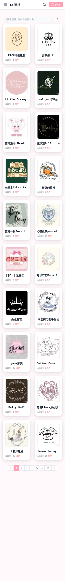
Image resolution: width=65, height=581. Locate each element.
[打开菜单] (5, 4)
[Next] (54, 468)
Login (58, 4)
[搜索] (44, 4)
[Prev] (11, 468)
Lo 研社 (15, 5)
